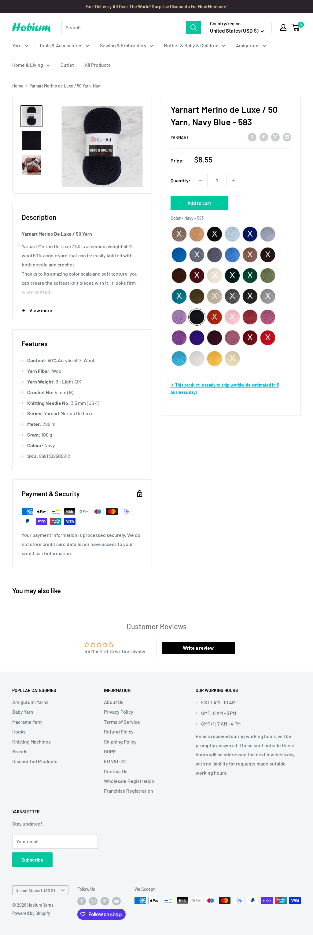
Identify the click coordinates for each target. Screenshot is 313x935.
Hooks (19, 731)
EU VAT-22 (115, 761)
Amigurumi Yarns (30, 702)
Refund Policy (119, 731)
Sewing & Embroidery (123, 45)
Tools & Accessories (61, 45)
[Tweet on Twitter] (275, 136)
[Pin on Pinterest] (264, 136)
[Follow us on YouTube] (116, 901)
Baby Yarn (22, 712)
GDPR (110, 751)
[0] (296, 27)
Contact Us (115, 771)
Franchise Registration (128, 791)
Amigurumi (248, 45)
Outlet (67, 65)
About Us (113, 702)
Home (18, 85)
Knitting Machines (31, 741)
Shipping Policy (120, 741)
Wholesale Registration (129, 781)
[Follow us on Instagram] (93, 901)
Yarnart (180, 137)
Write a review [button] (198, 648)
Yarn (17, 45)
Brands (20, 751)
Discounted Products (34, 761)
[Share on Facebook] (252, 136)
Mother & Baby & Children (191, 45)
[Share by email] (287, 136)
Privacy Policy (118, 712)
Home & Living (27, 65)
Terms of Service (122, 722)
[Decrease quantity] (200, 180)
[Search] (193, 27)
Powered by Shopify (31, 913)
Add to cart (199, 203)
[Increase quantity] (233, 180)
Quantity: (180, 180)
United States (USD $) (35, 890)
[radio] (179, 234)
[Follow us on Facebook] (81, 901)
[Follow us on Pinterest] (105, 901)
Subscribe (32, 859)
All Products (98, 65)
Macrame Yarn (27, 722)
